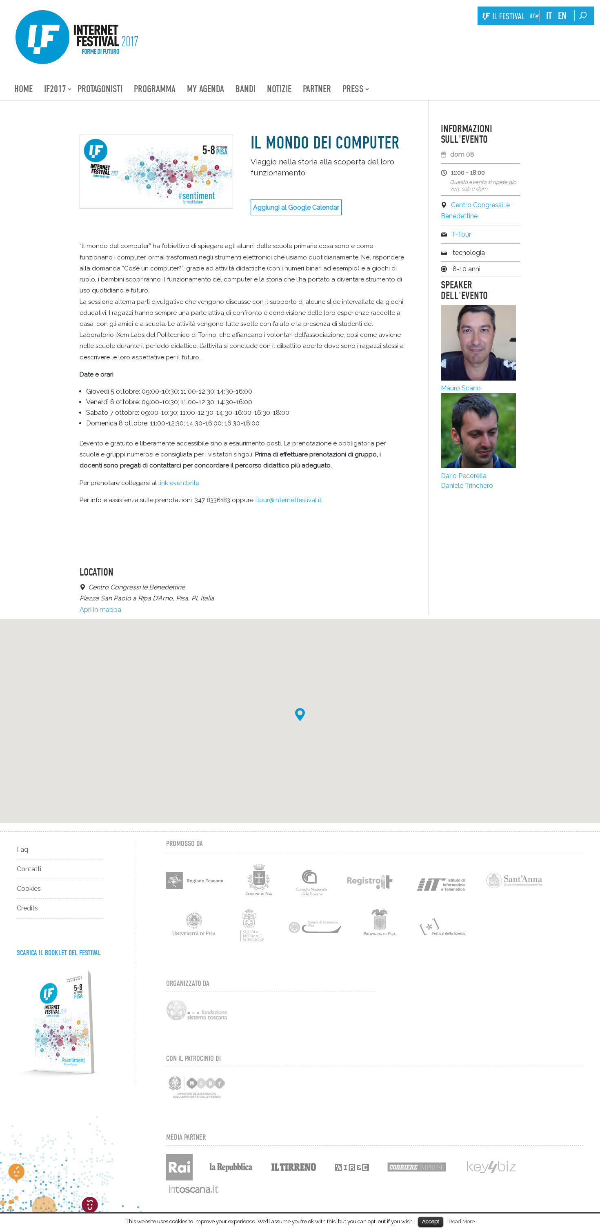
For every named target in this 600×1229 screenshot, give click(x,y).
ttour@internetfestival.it (288, 500)
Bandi (246, 89)
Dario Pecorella (464, 476)
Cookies (29, 888)
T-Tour (461, 234)
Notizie (279, 89)
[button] (300, 714)
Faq (22, 849)
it (549, 15)
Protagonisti (100, 89)
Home (23, 89)
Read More (462, 1221)
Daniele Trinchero (467, 485)
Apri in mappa (100, 609)
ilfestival (534, 16)
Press (353, 89)
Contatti (29, 869)
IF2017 (55, 89)
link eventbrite (178, 483)
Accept (430, 1221)
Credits (27, 908)
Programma (155, 89)
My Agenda (205, 89)
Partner (317, 89)
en (562, 15)
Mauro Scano (461, 388)
